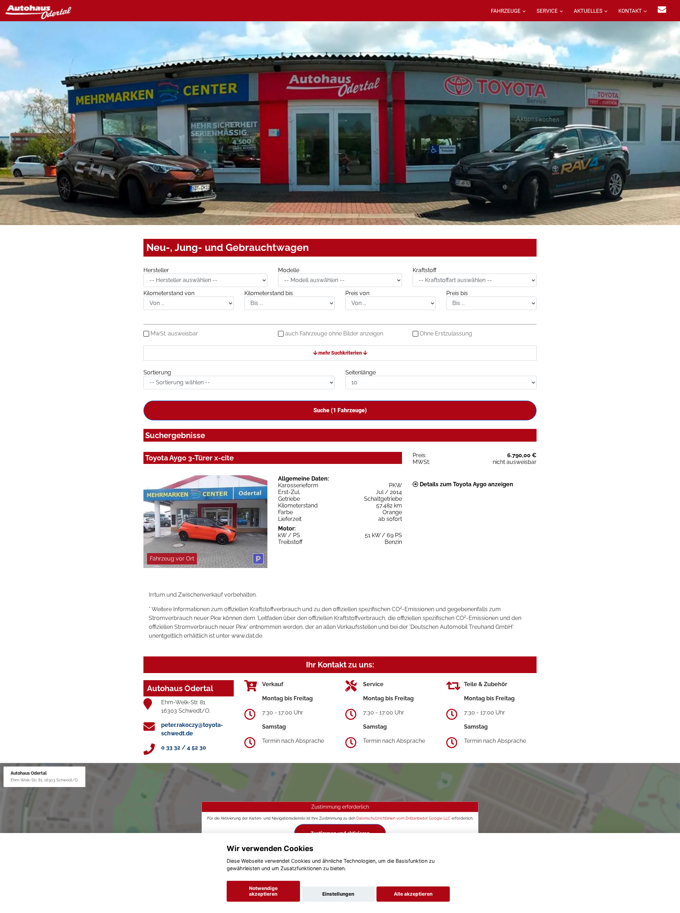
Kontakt (630, 11)
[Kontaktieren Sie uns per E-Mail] (662, 10)
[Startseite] (38, 11)
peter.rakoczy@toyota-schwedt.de (192, 729)
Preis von (357, 293)
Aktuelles (588, 11)
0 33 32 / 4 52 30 (183, 747)
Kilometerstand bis (268, 293)
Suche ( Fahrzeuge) (340, 410)
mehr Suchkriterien (340, 353)
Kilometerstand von (168, 293)
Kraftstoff (424, 270)
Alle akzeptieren (413, 894)
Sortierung (157, 372)
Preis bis (457, 293)
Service (547, 11)
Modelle (288, 270)
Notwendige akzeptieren (263, 891)
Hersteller (156, 270)
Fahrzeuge (506, 11)
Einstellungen (338, 894)
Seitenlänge (360, 372)
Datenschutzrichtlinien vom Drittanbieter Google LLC (403, 818)
